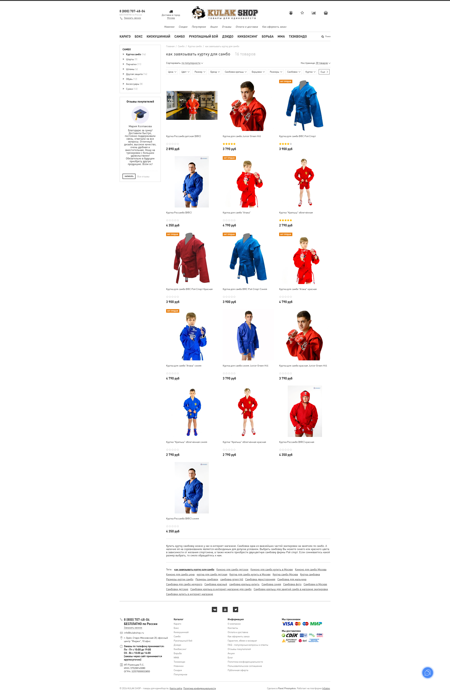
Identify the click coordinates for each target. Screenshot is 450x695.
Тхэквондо (298, 36)
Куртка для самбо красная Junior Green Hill (303, 365)
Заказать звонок (132, 17)
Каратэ (125, 36)
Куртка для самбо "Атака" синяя (183, 365)
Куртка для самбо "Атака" (237, 212)
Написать (129, 176)
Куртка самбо (135, 54)
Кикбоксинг (247, 36)
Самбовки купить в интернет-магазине (189, 594)
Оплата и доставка (247, 26)
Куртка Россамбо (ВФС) (179, 212)
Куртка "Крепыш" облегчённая (296, 212)
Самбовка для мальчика (291, 579)
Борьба (268, 36)
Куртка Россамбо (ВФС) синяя (182, 518)
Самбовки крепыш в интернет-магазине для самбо (221, 589)
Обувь (131, 78)
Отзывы (226, 26)
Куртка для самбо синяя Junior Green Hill (245, 365)
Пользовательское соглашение (245, 665)
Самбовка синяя (271, 584)
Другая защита (136, 73)
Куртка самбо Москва (285, 574)
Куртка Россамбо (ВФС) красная (296, 441)
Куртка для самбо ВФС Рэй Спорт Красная (189, 288)
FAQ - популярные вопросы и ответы (248, 644)
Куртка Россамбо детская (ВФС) (183, 136)
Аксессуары (134, 83)
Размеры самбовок (206, 579)
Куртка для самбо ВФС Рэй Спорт (297, 136)
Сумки (131, 88)
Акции (214, 26)
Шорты (131, 59)
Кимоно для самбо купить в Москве (271, 569)
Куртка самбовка (310, 574)
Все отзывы (143, 176)
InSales (326, 688)
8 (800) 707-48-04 (132, 11)
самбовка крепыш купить (244, 584)
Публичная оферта (238, 670)
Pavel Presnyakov (287, 688)
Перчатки (133, 64)
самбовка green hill (231, 579)
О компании (234, 623)
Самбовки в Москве (315, 584)
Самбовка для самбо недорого (184, 584)
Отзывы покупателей (239, 648)
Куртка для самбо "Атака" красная (298, 288)
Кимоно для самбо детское (232, 569)
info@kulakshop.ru (134, 632)
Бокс (139, 36)
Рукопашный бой (203, 36)
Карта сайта (176, 688)
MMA (281, 36)
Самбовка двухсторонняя (260, 579)
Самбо (179, 36)
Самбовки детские (177, 589)
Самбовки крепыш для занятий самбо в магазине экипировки (291, 589)
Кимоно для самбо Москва (310, 569)
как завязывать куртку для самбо (194, 569)
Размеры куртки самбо (179, 579)
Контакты (233, 627)
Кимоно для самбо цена (180, 574)
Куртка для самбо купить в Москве (250, 574)
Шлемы (131, 69)
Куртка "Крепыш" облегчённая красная (244, 441)
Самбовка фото (292, 584)
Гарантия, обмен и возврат (242, 640)
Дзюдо (227, 36)
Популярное (199, 26)
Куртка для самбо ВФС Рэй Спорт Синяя (245, 288)
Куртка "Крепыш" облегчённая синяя (186, 441)
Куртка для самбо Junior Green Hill (242, 136)
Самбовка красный (215, 584)
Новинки (169, 26)
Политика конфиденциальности (245, 661)
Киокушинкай (158, 36)
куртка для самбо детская (212, 574)
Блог (230, 657)
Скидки (183, 26)
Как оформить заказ (274, 26)
